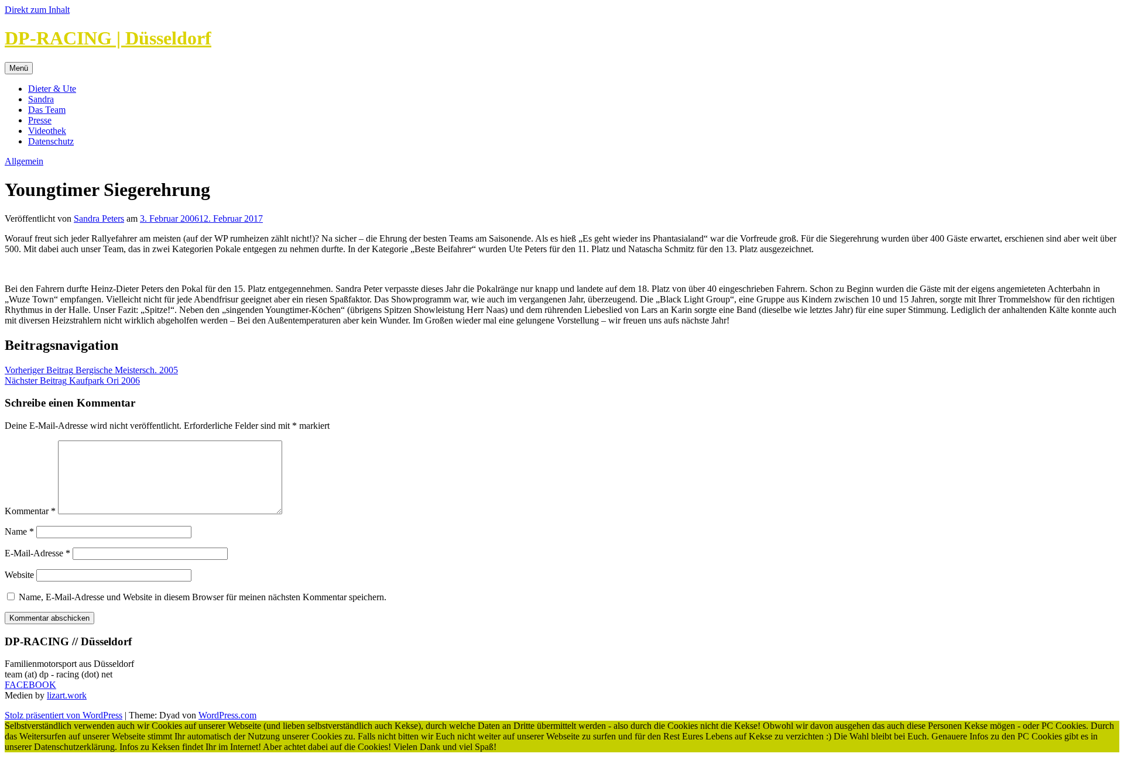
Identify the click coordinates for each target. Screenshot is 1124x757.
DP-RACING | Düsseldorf (108, 38)
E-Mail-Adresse (37, 553)
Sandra (41, 99)
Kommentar (30, 511)
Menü (18, 68)
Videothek (47, 131)
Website (19, 575)
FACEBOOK (30, 685)
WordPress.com (227, 715)
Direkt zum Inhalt (37, 10)
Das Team (47, 110)
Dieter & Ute (52, 89)
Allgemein (24, 161)
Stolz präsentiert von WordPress (63, 715)
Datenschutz (51, 141)
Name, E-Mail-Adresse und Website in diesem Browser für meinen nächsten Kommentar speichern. (202, 597)
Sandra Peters (99, 218)
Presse (40, 120)
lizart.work (67, 695)
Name (19, 531)
